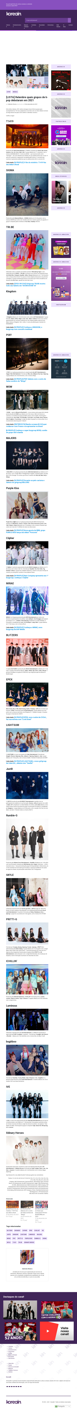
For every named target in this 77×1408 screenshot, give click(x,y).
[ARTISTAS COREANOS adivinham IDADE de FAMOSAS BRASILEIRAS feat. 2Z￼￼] (20, 1331)
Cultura (10, 1348)
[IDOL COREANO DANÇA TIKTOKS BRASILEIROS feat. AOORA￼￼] (57, 1309)
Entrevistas (51, 25)
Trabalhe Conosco (13, 1370)
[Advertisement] (38, 45)
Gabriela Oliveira (12, 104)
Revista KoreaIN (14, 13)
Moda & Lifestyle (12, 1355)
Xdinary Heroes (29, 1242)
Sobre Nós (11, 1363)
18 (34, 1180)
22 (44, 1180)
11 (34, 1178)
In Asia (64, 25)
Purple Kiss (28, 1238)
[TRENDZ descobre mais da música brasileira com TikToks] (20, 1309)
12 (36, 1178)
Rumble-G (37, 1238)
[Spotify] (16, 1386)
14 (41, 1178)
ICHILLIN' (37, 1230)
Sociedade (11, 1356)
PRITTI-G (20, 1238)
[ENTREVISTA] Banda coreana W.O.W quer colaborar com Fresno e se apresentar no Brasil (26, 425)
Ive (43, 1230)
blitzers (9, 1230)
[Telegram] (21, 1386)
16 (47, 1178)
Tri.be (20, 1242)
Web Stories (58, 25)
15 (44, 1178)
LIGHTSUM (23, 1234)
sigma (44, 1238)
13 (39, 1178)
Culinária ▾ (33, 25)
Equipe (10, 1365)
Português (61, 1406)
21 (42, 1180)
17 (31, 1180)
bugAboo (17, 1230)
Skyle (8, 1242)
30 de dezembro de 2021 (31, 104)
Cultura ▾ (8, 25)
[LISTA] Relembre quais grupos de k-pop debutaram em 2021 (27, 99)
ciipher (24, 1230)
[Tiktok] (18, 1386)
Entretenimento (12, 1350)
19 (36, 1180)
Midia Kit (10, 1368)
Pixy (14, 1238)
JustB (9, 1234)
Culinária (10, 1346)
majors (39, 1234)
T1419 (14, 1242)
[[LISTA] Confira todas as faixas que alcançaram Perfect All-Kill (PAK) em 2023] (41, 1204)
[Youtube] (14, 1386)
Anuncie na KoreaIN (13, 1366)
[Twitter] (11, 1386)
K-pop (8, 92)
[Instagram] (9, 1386)
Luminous (32, 1234)
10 (31, 1178)
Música (15, 92)
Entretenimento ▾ (17, 25)
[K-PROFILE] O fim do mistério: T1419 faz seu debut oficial (12, 1210)
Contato (71, 25)
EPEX (30, 1230)
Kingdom (15, 1234)
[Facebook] (7, 1386)
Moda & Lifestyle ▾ (26, 26)
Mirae (9, 1238)
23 (47, 1180)
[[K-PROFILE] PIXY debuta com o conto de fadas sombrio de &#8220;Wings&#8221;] (27, 1204)
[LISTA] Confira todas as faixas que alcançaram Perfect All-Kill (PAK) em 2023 (41, 1212)
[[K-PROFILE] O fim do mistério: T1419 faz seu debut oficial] (12, 1204)
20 (39, 1180)
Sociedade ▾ (42, 25)
